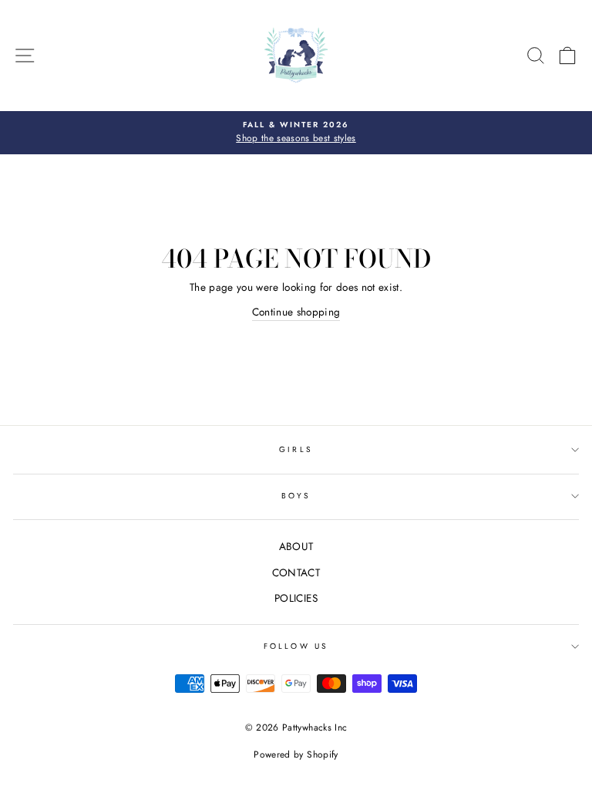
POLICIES (296, 598)
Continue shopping (296, 311)
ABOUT (296, 546)
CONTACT (296, 572)
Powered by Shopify (296, 754)
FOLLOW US (296, 646)
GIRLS (295, 449)
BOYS (296, 495)
